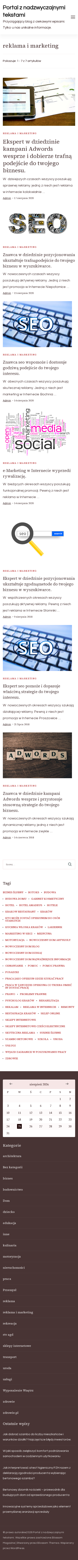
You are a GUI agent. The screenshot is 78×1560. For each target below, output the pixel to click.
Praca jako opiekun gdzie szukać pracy (34, 978)
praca (7, 1279)
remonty (67, 1007)
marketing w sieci (18, 933)
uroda (58, 1039)
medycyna (44, 933)
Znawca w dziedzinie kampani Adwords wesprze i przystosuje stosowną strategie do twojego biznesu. (32, 802)
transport (9, 1357)
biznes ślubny (13, 892)
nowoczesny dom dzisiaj (23, 953)
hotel (9, 905)
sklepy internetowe (20, 1020)
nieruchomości (14, 1267)
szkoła (43, 1039)
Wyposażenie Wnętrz (18, 1390)
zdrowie (11, 1058)
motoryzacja (15, 940)
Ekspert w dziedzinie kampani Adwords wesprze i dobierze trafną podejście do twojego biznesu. (37, 156)
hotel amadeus (30, 905)
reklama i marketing (20, 133)
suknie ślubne (50, 1032)
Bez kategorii (13, 1167)
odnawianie (14, 966)
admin (7, 198)
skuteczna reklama (20, 1032)
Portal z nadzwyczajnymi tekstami (34, 11)
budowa (50, 892)
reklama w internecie (39, 1007)
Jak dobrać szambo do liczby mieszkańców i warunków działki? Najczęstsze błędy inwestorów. (37, 1437)
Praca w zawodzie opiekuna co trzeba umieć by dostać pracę (38, 986)
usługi (10, 1045)
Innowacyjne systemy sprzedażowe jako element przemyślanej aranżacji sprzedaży (37, 1509)
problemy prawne (33, 994)
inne (6, 1234)
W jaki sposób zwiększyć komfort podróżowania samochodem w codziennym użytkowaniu (36, 1453)
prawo (10, 994)
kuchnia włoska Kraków (24, 927)
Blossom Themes (48, 1543)
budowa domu (16, 899)
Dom (6, 1201)
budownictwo (13, 1189)
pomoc (33, 966)
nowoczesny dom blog (22, 946)
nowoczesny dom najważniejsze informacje (38, 959)
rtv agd (8, 1334)
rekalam (11, 1007)
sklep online (50, 1013)
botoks (33, 892)
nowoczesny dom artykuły (50, 940)
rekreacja (10, 1323)
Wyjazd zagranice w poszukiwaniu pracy (35, 1052)
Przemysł (9, 1290)
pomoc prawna (54, 966)
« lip (11, 1084)
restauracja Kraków (20, 1013)
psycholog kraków (19, 1000)
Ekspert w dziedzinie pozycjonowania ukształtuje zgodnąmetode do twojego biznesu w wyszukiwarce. (39, 584)
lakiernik (55, 927)
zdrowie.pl (10, 1413)
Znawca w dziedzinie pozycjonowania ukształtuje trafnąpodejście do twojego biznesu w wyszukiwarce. (39, 260)
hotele (52, 905)
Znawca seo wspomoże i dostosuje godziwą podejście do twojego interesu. (35, 367)
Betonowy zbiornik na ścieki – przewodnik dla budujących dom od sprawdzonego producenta (36, 1492)
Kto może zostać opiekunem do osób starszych (32, 919)
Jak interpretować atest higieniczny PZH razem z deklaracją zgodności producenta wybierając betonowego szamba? (37, 1473)
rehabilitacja (49, 1000)
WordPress (17, 1548)
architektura (12, 1156)
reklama (9, 1301)
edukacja (9, 1223)
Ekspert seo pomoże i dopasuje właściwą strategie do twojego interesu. (31, 691)
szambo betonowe (19, 1039)
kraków (46, 911)
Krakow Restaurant (20, 911)
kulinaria (9, 1245)
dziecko (9, 1212)
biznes (8, 1178)
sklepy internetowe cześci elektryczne (35, 1026)
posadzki (12, 972)
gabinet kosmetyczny (47, 899)
